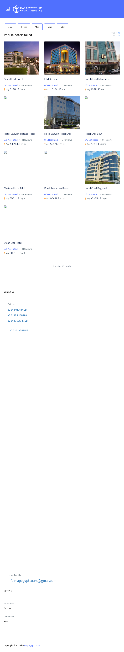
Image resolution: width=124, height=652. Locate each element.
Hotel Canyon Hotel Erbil (57, 133)
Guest (24, 27)
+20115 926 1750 (17, 320)
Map (37, 27)
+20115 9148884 (17, 315)
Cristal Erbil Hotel (13, 79)
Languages (9, 603)
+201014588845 (19, 330)
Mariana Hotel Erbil (14, 188)
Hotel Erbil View (93, 133)
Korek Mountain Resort (57, 188)
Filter (62, 27)
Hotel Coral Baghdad (96, 188)
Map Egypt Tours (32, 645)
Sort (50, 27)
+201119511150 (17, 309)
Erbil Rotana (50, 79)
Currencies (9, 616)
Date (10, 27)
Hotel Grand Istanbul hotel (99, 79)
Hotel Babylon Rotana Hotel (19, 133)
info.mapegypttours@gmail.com (32, 580)
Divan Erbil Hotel (13, 242)
